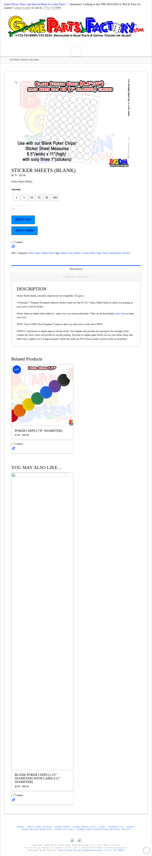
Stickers (126, 253)
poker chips (120, 313)
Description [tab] (76, 268)
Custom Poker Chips (91, 253)
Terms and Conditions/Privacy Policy (104, 829)
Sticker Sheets (48, 253)
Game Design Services (36, 829)
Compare (18, 242)
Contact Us (116, 827)
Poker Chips (34, 253)
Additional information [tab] (76, 276)
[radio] (16, 198)
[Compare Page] (13, 246)
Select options (43, 419)
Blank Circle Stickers (71, 253)
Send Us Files (64, 829)
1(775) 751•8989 (114, 850)
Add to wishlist (24, 230)
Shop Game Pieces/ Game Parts (48, 827)
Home (20, 827)
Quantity (16, 189)
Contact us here (22, 7)
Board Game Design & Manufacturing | (81, 850)
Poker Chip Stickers (112, 253)
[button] (76, 51)
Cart (101, 827)
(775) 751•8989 (52, 7)
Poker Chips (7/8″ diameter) (38, 431)
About (130, 827)
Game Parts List (84, 827)
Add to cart (23, 219)
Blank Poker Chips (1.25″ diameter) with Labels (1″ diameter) (38, 778)
